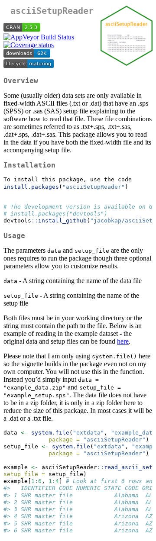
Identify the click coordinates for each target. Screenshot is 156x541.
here (123, 341)
